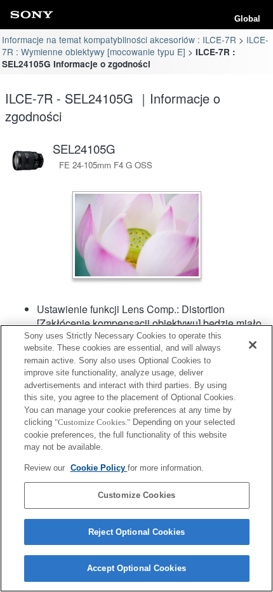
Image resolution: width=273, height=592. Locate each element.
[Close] (253, 345)
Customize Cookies (136, 495)
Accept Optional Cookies (136, 568)
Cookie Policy (99, 468)
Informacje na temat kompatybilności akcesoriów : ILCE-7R (119, 39)
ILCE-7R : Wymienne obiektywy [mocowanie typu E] (135, 45)
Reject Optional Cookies (136, 532)
